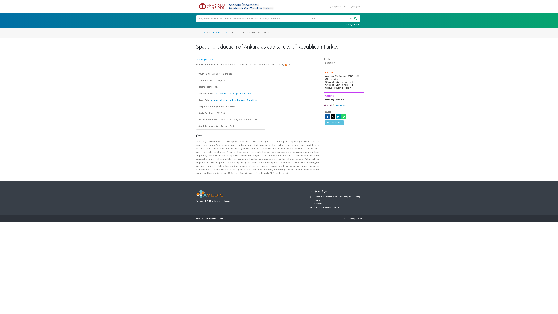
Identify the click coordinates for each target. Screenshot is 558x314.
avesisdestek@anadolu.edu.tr (327, 207)
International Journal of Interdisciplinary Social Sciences (236, 100)
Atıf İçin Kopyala (335, 122)
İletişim (227, 201)
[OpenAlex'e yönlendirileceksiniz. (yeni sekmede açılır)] (290, 64)
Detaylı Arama (353, 24)
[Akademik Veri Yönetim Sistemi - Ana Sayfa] (212, 6)
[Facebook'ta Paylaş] (327, 116)
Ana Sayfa (201, 32)
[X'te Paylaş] (333, 116)
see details (341, 105)
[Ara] (355, 18)
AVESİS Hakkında (214, 201)
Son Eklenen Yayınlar (218, 32)
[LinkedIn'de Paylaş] (338, 116)
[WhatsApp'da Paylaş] (343, 116)
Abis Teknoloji (349, 218)
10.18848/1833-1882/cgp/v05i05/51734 (232, 93)
